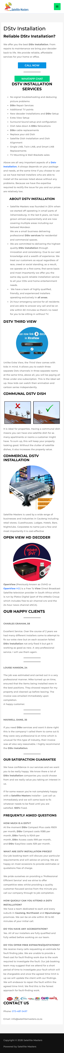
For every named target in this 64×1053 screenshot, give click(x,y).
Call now (32, 65)
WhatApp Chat (32, 78)
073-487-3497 (19, 1011)
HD (11, 588)
